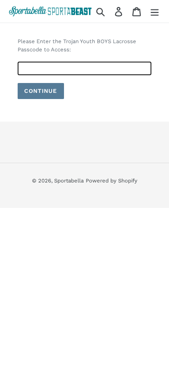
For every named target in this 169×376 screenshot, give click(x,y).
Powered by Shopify (111, 181)
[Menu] (155, 11)
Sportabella (69, 181)
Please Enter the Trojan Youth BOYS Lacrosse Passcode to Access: (77, 45)
